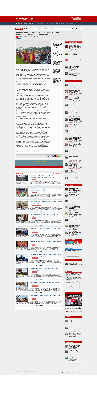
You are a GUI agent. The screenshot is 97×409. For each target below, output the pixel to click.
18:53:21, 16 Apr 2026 (40, 233)
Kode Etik (37, 369)
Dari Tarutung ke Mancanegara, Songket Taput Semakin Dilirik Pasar (75, 346)
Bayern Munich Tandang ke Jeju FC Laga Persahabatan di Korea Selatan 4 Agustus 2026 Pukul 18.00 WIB (75, 60)
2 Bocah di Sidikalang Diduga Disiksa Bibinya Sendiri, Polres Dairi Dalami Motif (74, 91)
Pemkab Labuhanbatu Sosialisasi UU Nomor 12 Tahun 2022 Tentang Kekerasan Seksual (75, 201)
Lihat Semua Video (73, 313)
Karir (40, 369)
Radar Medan (33, 180)
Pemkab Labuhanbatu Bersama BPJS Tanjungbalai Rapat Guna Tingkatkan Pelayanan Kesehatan (57, 80)
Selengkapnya (73, 338)
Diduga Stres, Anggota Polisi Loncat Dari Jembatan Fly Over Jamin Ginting (75, 232)
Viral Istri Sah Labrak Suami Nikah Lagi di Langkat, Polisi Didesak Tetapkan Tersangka (75, 144)
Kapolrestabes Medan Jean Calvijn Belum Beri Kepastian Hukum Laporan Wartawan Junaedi (74, 98)
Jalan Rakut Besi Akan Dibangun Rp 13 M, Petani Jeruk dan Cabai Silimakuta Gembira (73, 308)
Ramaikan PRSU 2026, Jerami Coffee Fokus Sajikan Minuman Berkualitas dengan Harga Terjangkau (74, 321)
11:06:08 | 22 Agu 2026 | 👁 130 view (75, 87)
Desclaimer (26, 369)
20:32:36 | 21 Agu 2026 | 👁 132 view (75, 121)
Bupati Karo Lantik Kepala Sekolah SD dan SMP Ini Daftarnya (74, 67)
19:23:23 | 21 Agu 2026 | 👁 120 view (75, 115)
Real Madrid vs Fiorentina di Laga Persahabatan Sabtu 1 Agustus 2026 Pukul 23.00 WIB (75, 53)
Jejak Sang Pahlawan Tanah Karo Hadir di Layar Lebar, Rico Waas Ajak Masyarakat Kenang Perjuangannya (75, 112)
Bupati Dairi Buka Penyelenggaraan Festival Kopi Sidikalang (75, 265)
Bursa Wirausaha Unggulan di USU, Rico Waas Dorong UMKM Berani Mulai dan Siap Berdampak (75, 151)
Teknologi (48, 23)
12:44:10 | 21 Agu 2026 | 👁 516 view (75, 134)
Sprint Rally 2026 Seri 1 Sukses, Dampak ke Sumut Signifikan (74, 357)
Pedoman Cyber (32, 369)
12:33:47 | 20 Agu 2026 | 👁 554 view (75, 180)
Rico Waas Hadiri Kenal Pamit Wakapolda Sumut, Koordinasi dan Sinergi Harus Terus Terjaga (75, 119)
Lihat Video (67, 311)
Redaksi (22, 369)
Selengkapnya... (73, 291)
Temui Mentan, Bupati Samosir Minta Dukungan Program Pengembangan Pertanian (74, 226)
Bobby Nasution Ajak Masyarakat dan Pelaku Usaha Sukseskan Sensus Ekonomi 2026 (75, 138)
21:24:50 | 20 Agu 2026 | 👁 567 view (75, 146)
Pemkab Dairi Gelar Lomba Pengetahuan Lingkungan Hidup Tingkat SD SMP (57, 44)
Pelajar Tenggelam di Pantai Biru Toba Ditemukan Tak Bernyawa (75, 125)
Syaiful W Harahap (34, 193)
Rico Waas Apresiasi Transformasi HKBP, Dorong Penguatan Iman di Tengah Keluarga (74, 105)
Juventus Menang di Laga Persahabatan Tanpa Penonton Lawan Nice (75, 73)
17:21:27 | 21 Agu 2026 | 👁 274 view (75, 126)
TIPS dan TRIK (65, 23)
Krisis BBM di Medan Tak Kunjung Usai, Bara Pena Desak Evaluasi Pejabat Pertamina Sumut (75, 351)
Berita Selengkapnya (39, 185)
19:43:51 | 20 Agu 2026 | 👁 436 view (75, 160)
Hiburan (37, 23)
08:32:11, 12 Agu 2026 (40, 180)
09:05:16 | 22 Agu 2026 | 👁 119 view (75, 100)
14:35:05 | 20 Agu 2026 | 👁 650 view (75, 173)
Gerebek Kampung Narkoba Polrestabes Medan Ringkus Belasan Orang (57, 55)
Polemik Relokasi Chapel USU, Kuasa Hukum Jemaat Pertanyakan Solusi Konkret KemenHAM (74, 131)
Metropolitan (18, 38)
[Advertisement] (48, 8)
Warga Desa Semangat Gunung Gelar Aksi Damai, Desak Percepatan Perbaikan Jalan (75, 171)
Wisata (60, 23)
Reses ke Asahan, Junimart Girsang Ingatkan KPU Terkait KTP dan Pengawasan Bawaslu (75, 189)
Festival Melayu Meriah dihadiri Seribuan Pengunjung (57, 52)
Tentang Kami (17, 369)
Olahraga (43, 23)
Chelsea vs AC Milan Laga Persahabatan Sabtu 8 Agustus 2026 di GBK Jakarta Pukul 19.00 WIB (75, 47)
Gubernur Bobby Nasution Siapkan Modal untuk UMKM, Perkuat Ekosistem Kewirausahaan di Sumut (74, 158)
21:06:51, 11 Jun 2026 (40, 206)
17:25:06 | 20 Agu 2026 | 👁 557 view (75, 167)
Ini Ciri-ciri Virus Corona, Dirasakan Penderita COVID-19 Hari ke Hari (74, 220)
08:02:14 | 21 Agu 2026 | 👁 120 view (75, 140)
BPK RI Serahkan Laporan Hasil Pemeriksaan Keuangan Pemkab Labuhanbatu (75, 207)
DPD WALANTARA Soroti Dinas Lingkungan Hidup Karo (57, 67)
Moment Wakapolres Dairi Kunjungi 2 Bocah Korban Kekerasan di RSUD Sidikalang (74, 85)
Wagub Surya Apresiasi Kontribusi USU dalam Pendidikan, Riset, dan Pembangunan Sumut (73, 165)
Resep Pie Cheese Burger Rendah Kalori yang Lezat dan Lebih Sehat (75, 334)
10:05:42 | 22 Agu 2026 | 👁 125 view (75, 93)
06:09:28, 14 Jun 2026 (41, 193)
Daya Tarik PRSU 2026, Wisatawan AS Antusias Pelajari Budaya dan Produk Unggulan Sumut (75, 328)
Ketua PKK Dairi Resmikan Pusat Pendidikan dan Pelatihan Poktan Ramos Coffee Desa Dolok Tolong (74, 278)
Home (57, 372)
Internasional (55, 23)
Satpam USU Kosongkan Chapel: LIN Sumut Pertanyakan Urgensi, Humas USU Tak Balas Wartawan (75, 178)
